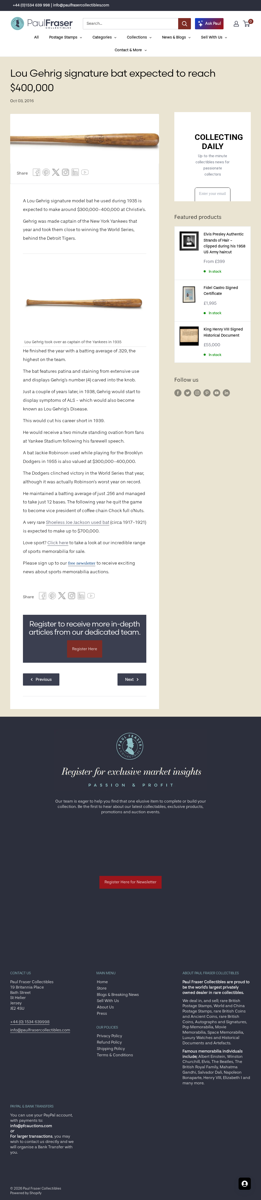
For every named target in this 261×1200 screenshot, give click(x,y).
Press (102, 1013)
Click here (57, 542)
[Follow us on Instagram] (197, 393)
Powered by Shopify (26, 1193)
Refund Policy (109, 1042)
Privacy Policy (109, 1036)
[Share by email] (65, 174)
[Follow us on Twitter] (187, 393)
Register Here (84, 649)
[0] (246, 24)
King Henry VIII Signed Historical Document (223, 332)
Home (102, 982)
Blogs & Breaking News (118, 994)
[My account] (236, 23)
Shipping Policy (111, 1048)
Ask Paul (213, 23)
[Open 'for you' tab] (245, 1184)
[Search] (184, 23)
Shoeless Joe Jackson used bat (77, 522)
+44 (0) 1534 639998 (29, 1022)
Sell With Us (108, 1000)
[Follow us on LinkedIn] (226, 393)
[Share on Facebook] (36, 174)
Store (102, 988)
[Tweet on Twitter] (55, 174)
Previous (44, 679)
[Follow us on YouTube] (216, 393)
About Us (105, 1007)
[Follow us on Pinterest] (207, 393)
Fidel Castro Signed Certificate (221, 291)
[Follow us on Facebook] (177, 393)
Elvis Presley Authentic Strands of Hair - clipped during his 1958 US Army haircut (224, 243)
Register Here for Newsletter (130, 882)
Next (129, 679)
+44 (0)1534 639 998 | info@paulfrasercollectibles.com (61, 5)
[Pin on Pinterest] (46, 174)
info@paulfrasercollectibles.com (40, 1030)
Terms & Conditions (115, 1055)
